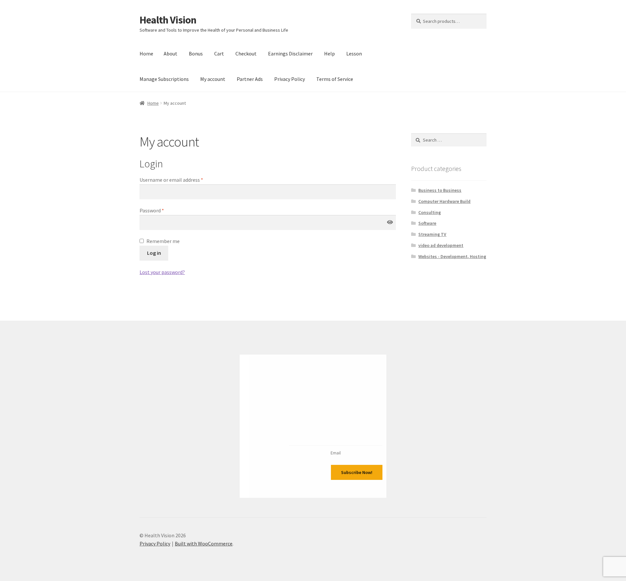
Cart (219, 53)
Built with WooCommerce (203, 543)
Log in (154, 253)
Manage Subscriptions (164, 79)
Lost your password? (162, 272)
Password (152, 210)
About (170, 53)
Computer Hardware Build (444, 201)
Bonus (196, 53)
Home (146, 53)
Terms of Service (334, 79)
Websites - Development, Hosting (452, 256)
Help (329, 53)
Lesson (354, 53)
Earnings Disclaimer (290, 53)
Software (427, 223)
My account (212, 79)
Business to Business (439, 190)
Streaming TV (432, 234)
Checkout (246, 53)
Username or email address (171, 179)
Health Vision (168, 19)
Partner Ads (250, 79)
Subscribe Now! (356, 472)
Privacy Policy (289, 79)
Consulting (429, 212)
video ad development (440, 245)
